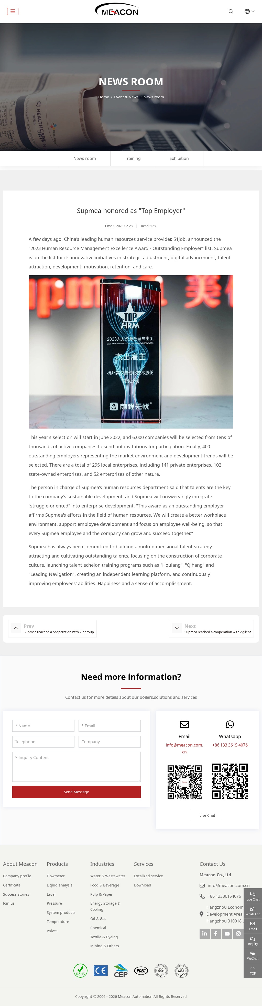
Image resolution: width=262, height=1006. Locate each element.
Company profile (17, 875)
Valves (52, 930)
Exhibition (179, 158)
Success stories (16, 894)
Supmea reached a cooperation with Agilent (217, 632)
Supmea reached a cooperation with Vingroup (59, 632)
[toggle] (12, 11)
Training (133, 158)
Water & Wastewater (107, 875)
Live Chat (207, 815)
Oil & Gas (98, 918)
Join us (9, 903)
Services (144, 863)
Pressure (54, 903)
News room (84, 158)
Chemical (98, 927)
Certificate (11, 885)
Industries (102, 863)
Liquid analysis (59, 885)
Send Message (76, 791)
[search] (230, 11)
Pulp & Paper (101, 894)
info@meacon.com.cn (229, 885)
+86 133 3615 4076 (230, 745)
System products (61, 912)
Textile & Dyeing (104, 936)
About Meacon (20, 863)
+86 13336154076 (224, 896)
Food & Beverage (104, 885)
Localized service (148, 875)
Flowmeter (56, 875)
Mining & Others (104, 945)
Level (51, 894)
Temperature (58, 921)
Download (142, 885)
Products (57, 863)
